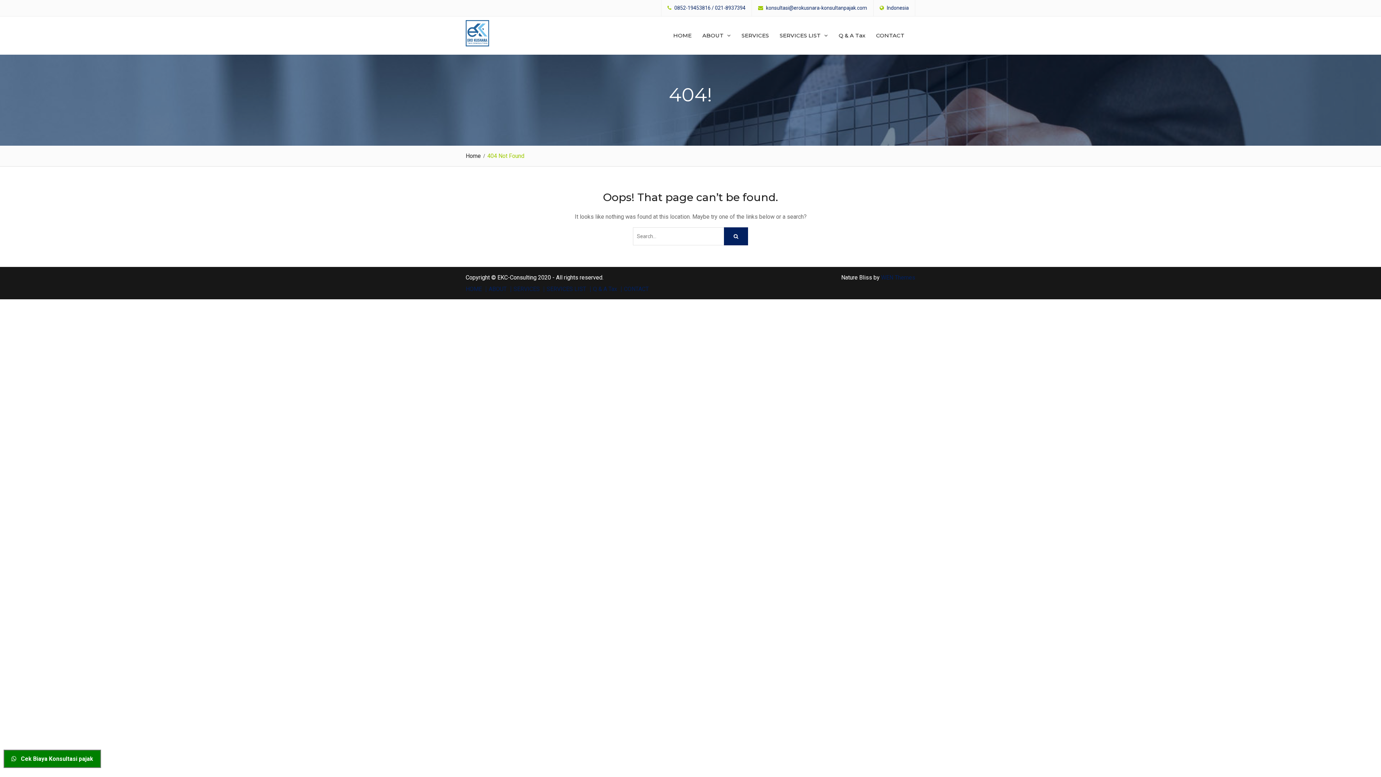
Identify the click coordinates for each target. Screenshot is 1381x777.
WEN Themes (898, 277)
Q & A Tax (852, 35)
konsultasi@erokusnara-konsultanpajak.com (816, 8)
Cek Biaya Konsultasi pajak (55, 758)
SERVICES (755, 35)
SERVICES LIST (800, 35)
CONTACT (890, 35)
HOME (682, 35)
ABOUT (713, 35)
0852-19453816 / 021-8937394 (710, 8)
